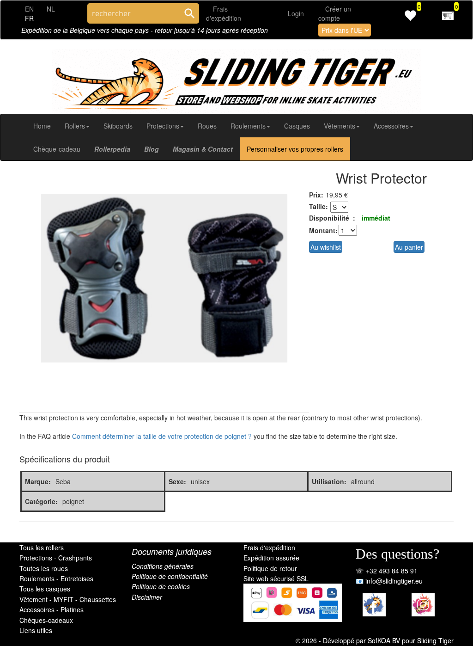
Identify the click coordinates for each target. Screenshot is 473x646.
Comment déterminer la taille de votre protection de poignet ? (162, 436)
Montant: (323, 230)
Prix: (316, 194)
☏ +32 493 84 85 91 (387, 570)
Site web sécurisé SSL (276, 578)
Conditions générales (163, 566)
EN (29, 8)
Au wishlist (325, 247)
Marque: (38, 481)
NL (51, 8)
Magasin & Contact (203, 149)
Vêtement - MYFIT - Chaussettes (67, 599)
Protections (162, 125)
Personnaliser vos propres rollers (295, 149)
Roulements (248, 125)
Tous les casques (44, 588)
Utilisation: (329, 481)
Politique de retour (270, 568)
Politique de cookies (161, 586)
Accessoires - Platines (51, 609)
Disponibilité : (332, 217)
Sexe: (177, 481)
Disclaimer (147, 597)
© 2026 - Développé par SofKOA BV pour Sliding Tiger (375, 640)
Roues (207, 125)
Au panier (409, 247)
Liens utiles (35, 630)
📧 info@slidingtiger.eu (389, 580)
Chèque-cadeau (56, 149)
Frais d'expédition (269, 547)
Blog (151, 149)
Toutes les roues (43, 568)
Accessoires (391, 125)
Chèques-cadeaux (46, 620)
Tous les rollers (41, 547)
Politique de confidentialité (170, 576)
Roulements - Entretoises (56, 578)
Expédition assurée (271, 557)
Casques (297, 125)
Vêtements (339, 125)
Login (296, 13)
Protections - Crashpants (55, 557)
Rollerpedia (112, 149)
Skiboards (118, 125)
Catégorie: (41, 501)
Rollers (75, 125)
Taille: (318, 206)
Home (42, 125)
